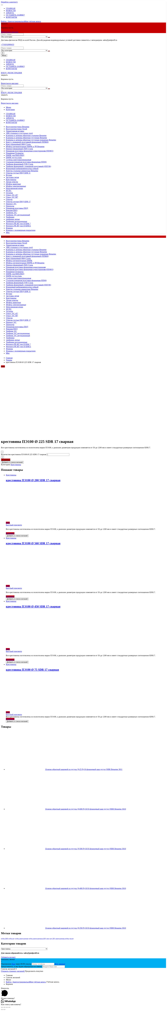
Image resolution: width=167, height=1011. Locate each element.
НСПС (8, 191)
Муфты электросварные (16, 186)
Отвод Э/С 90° (12, 197)
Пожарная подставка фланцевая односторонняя (26, 267)
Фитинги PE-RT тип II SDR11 (18, 226)
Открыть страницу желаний (13, 971)
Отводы (9, 199)
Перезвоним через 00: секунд (16, 964)
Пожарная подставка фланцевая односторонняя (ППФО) (29, 151)
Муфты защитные (13, 184)
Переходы (10, 206)
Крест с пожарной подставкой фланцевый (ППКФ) (27, 142)
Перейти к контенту (9, 2)
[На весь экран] (7, 1007)
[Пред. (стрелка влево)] (2, 1009)
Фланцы (9, 228)
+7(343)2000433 (7, 44)
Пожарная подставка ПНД (17, 208)
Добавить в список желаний (12, 462)
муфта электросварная (21, 938)
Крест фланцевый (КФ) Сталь (18, 144)
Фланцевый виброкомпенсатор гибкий (22, 169)
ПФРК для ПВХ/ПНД (15, 155)
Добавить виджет (8, 957)
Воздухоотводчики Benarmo (17, 127)
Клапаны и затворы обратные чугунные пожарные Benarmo (31, 140)
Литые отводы (12, 182)
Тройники (10, 217)
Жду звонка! (60, 964)
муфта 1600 (4, 938)
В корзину (5, 460)
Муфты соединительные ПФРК (19, 261)
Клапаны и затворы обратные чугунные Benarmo (26, 138)
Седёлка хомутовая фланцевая (18, 160)
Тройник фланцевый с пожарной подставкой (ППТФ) (28, 166)
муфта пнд (11, 938)
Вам (13, 964)
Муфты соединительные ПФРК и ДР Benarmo (25, 146)
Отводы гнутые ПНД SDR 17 (18, 202)
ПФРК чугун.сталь (14, 157)
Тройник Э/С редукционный (18, 215)
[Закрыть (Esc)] (2, 1007)
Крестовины (11, 180)
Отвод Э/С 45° (12, 195)
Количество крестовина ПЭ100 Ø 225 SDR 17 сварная (23, 454)
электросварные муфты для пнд (64, 938)
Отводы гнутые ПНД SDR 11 (18, 173)
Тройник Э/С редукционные (18, 333)
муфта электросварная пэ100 (37, 938)
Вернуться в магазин (9, 32)
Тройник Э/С (11, 213)
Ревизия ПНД (11, 210)
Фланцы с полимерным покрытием (20, 230)
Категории (10, 109)
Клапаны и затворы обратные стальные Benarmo (26, 135)
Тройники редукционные (16, 221)
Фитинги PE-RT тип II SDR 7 (18, 224)
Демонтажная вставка (15, 131)
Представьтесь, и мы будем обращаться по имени (21, 966)
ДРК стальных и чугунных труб (19, 133)
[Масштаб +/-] (9, 1007)
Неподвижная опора (14, 188)
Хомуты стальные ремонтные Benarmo (22, 171)
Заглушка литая (12, 177)
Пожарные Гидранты (14, 153)
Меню (8, 107)
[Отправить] (49, 37)
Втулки (9, 175)
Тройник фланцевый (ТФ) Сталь (19, 164)
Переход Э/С (11, 204)
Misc (8, 232)
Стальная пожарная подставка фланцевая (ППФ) (26, 162)
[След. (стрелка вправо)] (4, 1009)
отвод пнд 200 (50, 938)
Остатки (9, 193)
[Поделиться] (4, 1007)
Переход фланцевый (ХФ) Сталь (19, 149)
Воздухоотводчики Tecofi (16, 129)
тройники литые (13, 219)
